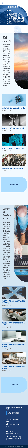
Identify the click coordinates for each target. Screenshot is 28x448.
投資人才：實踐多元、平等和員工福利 (13, 148)
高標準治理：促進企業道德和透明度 (12, 168)
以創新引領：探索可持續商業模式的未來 (13, 108)
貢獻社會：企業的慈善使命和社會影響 (13, 128)
